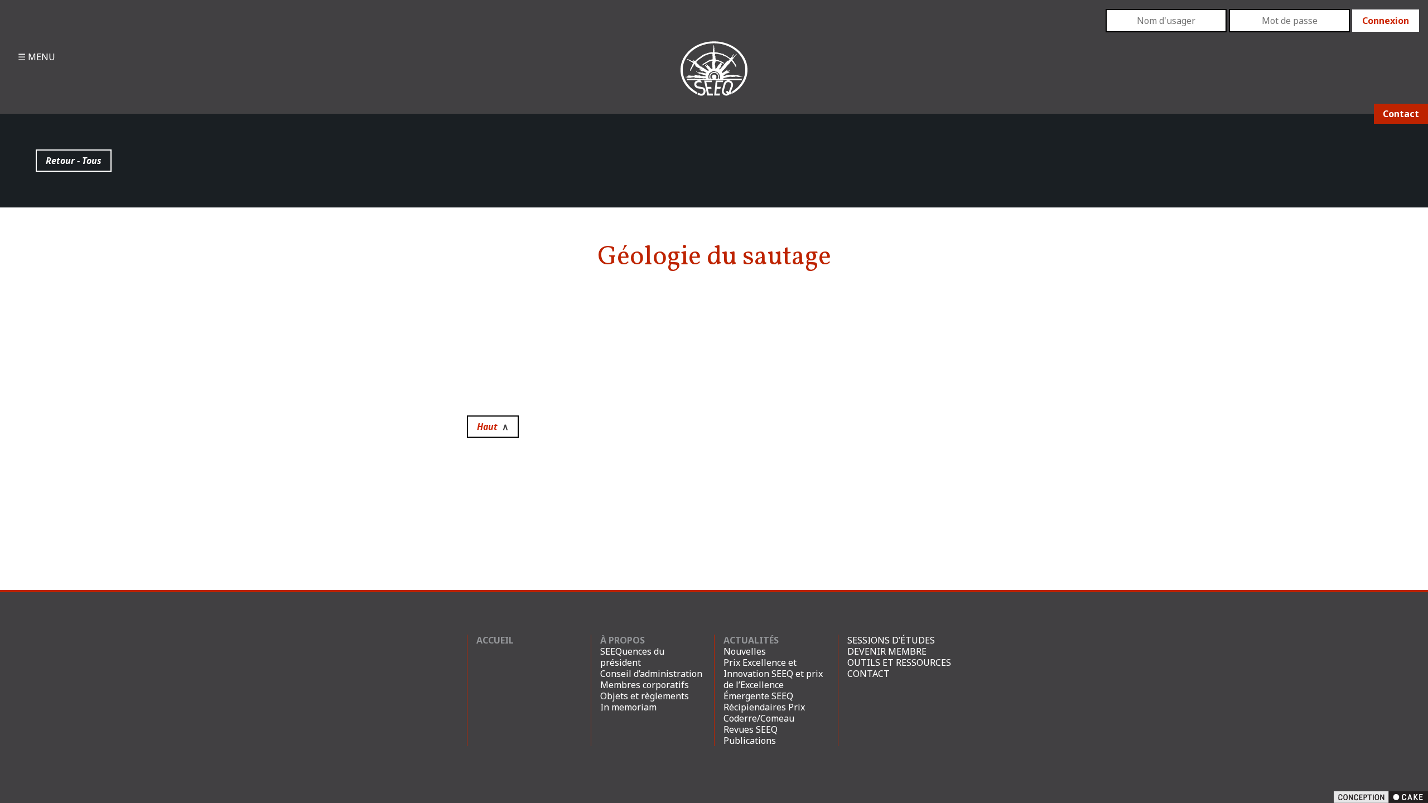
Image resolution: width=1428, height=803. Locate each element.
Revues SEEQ (750, 729)
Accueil (495, 640)
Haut (493, 426)
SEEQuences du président (632, 657)
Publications (749, 740)
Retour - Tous (74, 160)
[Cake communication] (1381, 796)
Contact (1401, 114)
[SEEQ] (714, 77)
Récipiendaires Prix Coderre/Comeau (764, 712)
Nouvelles (744, 651)
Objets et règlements (644, 696)
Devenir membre (887, 651)
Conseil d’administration (651, 673)
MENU (40, 56)
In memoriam (628, 707)
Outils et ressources (899, 662)
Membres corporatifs (644, 685)
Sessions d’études (891, 640)
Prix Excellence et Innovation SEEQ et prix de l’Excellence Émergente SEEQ (773, 679)
